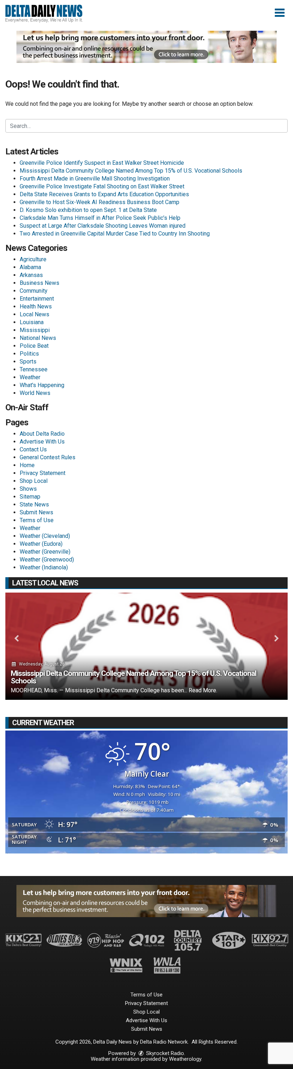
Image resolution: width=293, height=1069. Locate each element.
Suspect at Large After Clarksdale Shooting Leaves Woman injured (102, 225)
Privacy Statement (42, 473)
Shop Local (34, 480)
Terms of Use (37, 520)
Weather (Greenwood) (47, 559)
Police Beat (34, 345)
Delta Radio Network (164, 1042)
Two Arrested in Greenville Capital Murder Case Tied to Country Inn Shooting (115, 233)
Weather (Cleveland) (45, 536)
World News (35, 393)
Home (27, 465)
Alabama (30, 267)
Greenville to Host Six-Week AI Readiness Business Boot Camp (99, 202)
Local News (34, 314)
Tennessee (34, 369)
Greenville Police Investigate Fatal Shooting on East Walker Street (102, 186)
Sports (28, 361)
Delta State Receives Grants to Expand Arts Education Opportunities (104, 194)
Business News (39, 282)
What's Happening (42, 385)
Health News (36, 306)
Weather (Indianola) (44, 567)
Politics (29, 353)
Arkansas (31, 275)
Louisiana (32, 322)
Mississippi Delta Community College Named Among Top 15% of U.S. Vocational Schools (131, 170)
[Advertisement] (146, 47)
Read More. (203, 690)
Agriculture (33, 259)
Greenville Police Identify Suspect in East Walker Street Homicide (102, 162)
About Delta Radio (42, 433)
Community (34, 290)
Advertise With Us (42, 441)
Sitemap (30, 496)
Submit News (36, 512)
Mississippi (35, 330)
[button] (280, 13)
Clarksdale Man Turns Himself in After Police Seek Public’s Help (100, 217)
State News (34, 504)
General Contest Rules (47, 457)
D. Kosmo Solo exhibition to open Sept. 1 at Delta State (88, 210)
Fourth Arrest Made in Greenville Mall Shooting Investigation (95, 178)
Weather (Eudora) (41, 543)
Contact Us (33, 449)
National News (38, 338)
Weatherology (185, 1059)
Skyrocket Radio (164, 1053)
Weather (30, 377)
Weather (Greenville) (45, 551)
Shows (28, 488)
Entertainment (37, 298)
